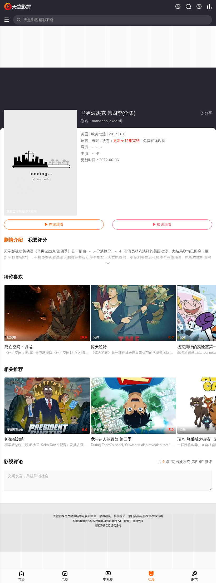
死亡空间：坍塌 (18, 347)
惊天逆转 (99, 347)
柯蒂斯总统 (14, 439)
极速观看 (162, 224)
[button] (16, 240)
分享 (206, 113)
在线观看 (54, 224)
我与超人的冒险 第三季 (111, 439)
